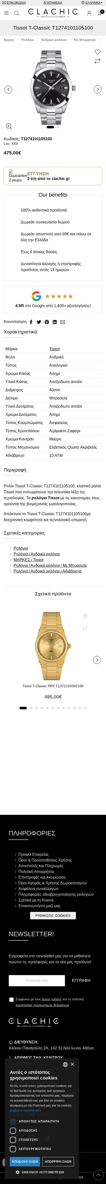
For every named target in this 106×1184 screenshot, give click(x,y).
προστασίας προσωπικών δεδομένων (42, 1005)
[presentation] (8, 90)
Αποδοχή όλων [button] (25, 1161)
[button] (50, 127)
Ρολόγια (27, 40)
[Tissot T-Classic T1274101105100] (53, 87)
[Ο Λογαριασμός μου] (89, 13)
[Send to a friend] (62, 322)
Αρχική (9, 40)
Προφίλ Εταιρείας (33, 854)
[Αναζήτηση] (17, 13)
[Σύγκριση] (98, 61)
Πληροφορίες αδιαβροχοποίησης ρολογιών (56, 894)
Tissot (54, 349)
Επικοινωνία (16, 2)
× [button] (72, 1064)
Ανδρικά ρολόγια (54, 40)
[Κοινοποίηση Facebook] (31, 322)
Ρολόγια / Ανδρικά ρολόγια (37, 554)
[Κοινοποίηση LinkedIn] (55, 322)
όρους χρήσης (52, 999)
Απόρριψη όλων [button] (58, 1161)
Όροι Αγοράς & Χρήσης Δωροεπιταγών (52, 883)
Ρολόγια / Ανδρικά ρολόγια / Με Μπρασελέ (50, 565)
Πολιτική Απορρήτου (36, 871)
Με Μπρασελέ (85, 40)
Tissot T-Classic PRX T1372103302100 (53, 686)
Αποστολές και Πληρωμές (41, 866)
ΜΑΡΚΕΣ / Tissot (28, 560)
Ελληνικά (93, 2)
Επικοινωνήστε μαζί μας (39, 906)
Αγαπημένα (53, 2)
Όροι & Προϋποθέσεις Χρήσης (45, 860)
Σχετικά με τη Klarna (35, 900)
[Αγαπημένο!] (98, 52)
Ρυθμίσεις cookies (53, 916)
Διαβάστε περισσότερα (25, 1110)
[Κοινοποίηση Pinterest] (47, 322)
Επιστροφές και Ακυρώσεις (42, 877)
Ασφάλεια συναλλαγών (38, 889)
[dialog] (42, 1118)
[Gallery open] (9, 126)
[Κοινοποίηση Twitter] (39, 322)
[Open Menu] (6, 13)
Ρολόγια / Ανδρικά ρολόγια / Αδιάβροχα (47, 571)
